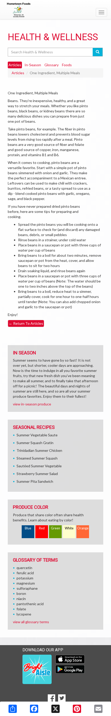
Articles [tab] (15, 65)
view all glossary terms (31, 622)
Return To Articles (26, 323)
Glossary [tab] (51, 65)
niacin (21, 598)
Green (55, 528)
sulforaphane (27, 588)
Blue (28, 528)
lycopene (24, 614)
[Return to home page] (55, 10)
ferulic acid (25, 573)
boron (21, 593)
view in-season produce (32, 404)
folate (21, 609)
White (69, 528)
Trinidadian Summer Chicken (39, 450)
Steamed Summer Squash (37, 458)
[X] (55, 709)
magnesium (26, 583)
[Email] (98, 709)
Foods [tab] (67, 65)
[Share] (12, 709)
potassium (25, 578)
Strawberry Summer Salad (37, 473)
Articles (18, 73)
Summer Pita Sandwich (35, 481)
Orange (83, 528)
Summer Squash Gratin (35, 442)
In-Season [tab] (33, 65)
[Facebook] (34, 709)
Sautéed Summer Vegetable (39, 466)
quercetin (24, 567)
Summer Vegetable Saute (37, 435)
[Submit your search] (98, 52)
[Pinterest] (77, 709)
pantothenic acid (30, 604)
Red (42, 528)
